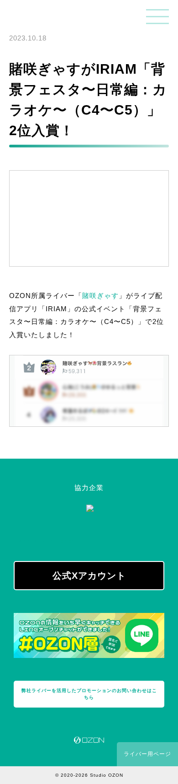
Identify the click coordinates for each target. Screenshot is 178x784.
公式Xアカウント (89, 576)
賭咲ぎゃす (100, 295)
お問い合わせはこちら (89, 694)
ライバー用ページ (147, 754)
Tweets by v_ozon (44, 541)
